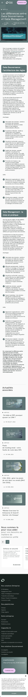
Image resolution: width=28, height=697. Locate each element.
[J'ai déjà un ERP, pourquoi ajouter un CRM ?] (14, 403)
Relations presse (5, 624)
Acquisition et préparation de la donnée (11, 642)
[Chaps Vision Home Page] (9, 2)
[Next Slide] (7, 542)
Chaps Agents (5, 612)
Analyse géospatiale (6, 636)
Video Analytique (5, 638)
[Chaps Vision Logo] (14, 580)
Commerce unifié (5, 600)
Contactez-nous (22, 2)
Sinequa (3, 608)
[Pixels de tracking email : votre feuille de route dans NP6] (14, 433)
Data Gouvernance (17, 51)
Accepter (14, 693)
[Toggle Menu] (2, 2)
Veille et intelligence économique (10, 593)
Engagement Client (6, 591)
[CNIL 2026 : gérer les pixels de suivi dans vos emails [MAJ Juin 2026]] (14, 466)
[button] (25, 676)
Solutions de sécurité (7, 652)
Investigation (4, 650)
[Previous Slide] (3, 542)
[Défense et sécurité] (13, 558)
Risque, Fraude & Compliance (9, 598)
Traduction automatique (7, 596)
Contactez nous (9, 670)
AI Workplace (4, 589)
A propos (3, 619)
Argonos (3, 610)
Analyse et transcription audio (9, 631)
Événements (4, 622)
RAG (2, 640)
